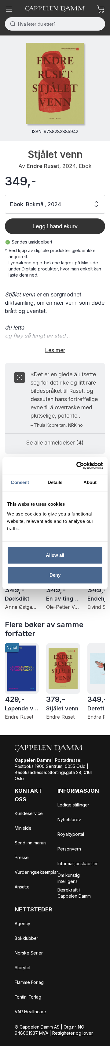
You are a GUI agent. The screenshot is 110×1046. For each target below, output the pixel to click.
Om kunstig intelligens (68, 878)
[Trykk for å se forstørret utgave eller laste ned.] (54, 83)
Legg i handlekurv (55, 226)
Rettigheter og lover (72, 1033)
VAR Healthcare (30, 1011)
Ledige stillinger (73, 804)
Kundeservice (29, 813)
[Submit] (11, 24)
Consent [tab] (20, 482)
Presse (22, 857)
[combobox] (55, 24)
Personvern (69, 848)
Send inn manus (30, 842)
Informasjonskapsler (77, 863)
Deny (55, 575)
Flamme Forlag (29, 982)
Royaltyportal (70, 834)
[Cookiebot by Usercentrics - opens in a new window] (77, 466)
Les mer (55, 350)
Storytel (22, 967)
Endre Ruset (43, 166)
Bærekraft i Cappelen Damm (74, 893)
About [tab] (90, 482)
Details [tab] (55, 482)
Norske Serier (29, 952)
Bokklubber (26, 938)
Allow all (55, 555)
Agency (22, 923)
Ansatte (22, 886)
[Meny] (9, 9)
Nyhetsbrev (69, 819)
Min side (23, 828)
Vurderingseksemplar (36, 872)
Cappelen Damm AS (40, 1026)
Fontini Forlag (28, 996)
